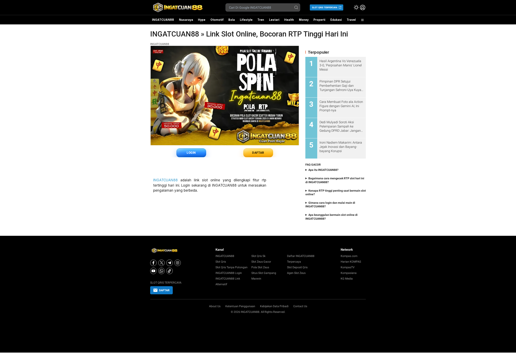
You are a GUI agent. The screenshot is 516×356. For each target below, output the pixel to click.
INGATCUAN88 (163, 19)
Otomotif (217, 19)
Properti (319, 19)
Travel (351, 19)
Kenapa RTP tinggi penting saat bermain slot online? (335, 192)
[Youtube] (153, 271)
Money (304, 19)
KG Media (347, 278)
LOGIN (191, 153)
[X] (161, 263)
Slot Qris (220, 261)
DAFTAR (258, 153)
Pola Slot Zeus (260, 267)
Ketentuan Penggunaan (240, 306)
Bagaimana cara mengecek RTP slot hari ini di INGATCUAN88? (334, 180)
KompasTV (348, 267)
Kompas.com (349, 256)
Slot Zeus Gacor (261, 261)
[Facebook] (153, 263)
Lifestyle (246, 19)
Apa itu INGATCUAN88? (323, 169)
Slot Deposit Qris (297, 267)
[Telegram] (169, 263)
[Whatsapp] (161, 271)
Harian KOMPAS (351, 261)
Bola (231, 19)
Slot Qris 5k (258, 256)
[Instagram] (177, 263)
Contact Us (300, 306)
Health (289, 19)
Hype (201, 19)
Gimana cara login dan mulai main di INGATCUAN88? (330, 204)
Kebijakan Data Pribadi (274, 306)
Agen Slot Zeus (296, 273)
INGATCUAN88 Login (228, 273)
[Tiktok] (169, 271)
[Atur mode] (356, 7)
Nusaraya (186, 19)
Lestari (274, 21)
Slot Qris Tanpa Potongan (231, 267)
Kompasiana (349, 273)
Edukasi (336, 19)
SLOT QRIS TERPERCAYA (324, 7)
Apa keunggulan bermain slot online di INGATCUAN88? (331, 216)
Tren (260, 19)
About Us (215, 306)
